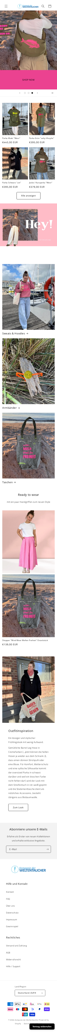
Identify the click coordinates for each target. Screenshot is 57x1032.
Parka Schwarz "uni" (11, 182)
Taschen (7, 482)
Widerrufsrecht (13, 959)
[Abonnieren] (47, 849)
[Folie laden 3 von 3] (32, 93)
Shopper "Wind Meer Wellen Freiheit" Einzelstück (25, 640)
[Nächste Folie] (37, 93)
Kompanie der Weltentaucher (27, 1020)
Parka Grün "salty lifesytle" (41, 138)
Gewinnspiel (12, 926)
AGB (8, 952)
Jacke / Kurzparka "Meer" (40, 182)
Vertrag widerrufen (42, 1026)
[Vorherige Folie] (19, 93)
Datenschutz (12, 912)
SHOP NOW (28, 79)
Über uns (10, 905)
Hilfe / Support (13, 966)
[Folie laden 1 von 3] (25, 93)
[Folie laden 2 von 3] (28, 93)
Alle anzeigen (28, 195)
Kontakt (10, 891)
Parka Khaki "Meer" (11, 138)
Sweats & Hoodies (13, 333)
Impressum (11, 919)
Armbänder (9, 407)
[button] (6, 6)
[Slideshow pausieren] (53, 93)
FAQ (8, 898)
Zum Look (18, 807)
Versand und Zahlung (16, 945)
